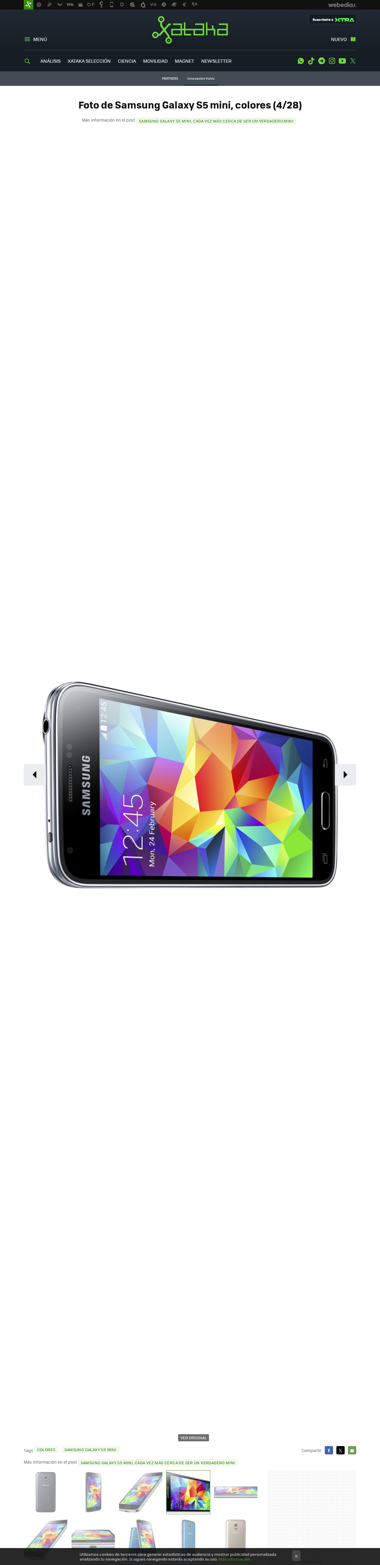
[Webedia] (342, 4)
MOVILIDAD (155, 60)
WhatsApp (300, 61)
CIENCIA (127, 60)
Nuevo (339, 39)
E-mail (352, 1450)
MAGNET (184, 60)
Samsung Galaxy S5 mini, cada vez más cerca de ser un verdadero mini (216, 121)
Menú (40, 39)
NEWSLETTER (216, 60)
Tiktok (311, 61)
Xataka (190, 30)
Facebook (329, 1450)
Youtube (342, 61)
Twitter (352, 61)
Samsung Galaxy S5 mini (90, 1449)
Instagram (331, 61)
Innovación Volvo (201, 78)
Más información (234, 1559)
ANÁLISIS (50, 60)
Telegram (321, 61)
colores (46, 1449)
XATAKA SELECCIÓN (89, 60)
